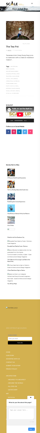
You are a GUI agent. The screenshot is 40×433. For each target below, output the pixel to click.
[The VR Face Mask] (20, 277)
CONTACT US (10, 362)
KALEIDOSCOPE (16, 43)
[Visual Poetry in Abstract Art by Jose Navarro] (11, 207)
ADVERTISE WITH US (13, 359)
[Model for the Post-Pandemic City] (11, 231)
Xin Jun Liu (8, 93)
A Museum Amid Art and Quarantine (16, 178)
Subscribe (20, 342)
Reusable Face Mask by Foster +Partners (17, 246)
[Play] (8, 120)
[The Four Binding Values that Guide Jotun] (11, 184)
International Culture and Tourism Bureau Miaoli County (13, 83)
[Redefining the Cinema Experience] (11, 196)
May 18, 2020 (26, 43)
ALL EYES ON (12, 386)
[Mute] (28, 120)
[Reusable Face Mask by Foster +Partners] (20, 242)
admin (9, 50)
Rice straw (8, 88)
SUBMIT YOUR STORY (13, 365)
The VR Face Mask (12, 283)
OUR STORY (10, 355)
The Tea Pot (12, 47)
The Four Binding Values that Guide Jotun (17, 189)
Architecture (11, 376)
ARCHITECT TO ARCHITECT (17, 379)
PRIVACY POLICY (11, 369)
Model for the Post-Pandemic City (15, 237)
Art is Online (10, 225)
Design (8, 43)
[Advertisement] (20, 146)
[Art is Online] (11, 219)
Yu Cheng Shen (15, 93)
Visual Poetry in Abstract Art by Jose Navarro (18, 213)
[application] (20, 114)
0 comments (18, 50)
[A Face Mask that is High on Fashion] (20, 266)
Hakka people (14, 78)
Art (7, 393)
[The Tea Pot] (20, 30)
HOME (8, 352)
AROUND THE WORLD (15, 383)
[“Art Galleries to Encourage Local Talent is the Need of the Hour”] (20, 253)
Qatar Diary (12, 389)
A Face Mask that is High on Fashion (16, 270)
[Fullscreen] (31, 120)
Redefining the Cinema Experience (16, 201)
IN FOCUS (11, 397)
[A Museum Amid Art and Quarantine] (11, 172)
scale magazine (16, 88)
